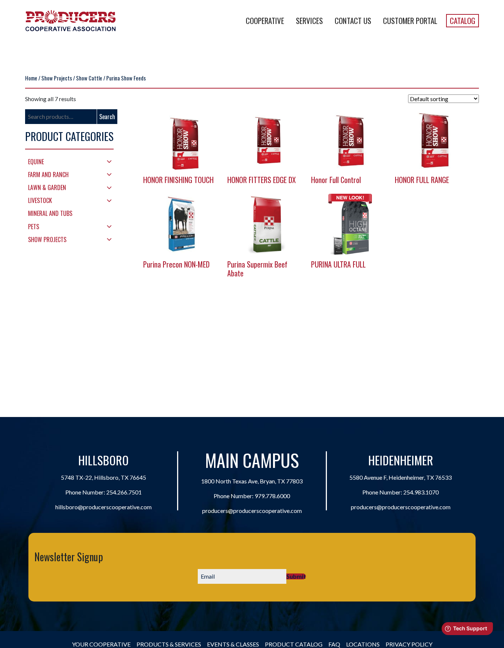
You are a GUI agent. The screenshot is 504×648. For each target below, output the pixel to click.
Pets (33, 226)
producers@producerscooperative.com (252, 510)
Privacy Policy (409, 644)
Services (309, 20)
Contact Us (353, 20)
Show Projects (56, 78)
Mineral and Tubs (50, 213)
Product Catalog (293, 644)
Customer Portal (410, 20)
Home (31, 78)
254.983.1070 (421, 492)
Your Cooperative (101, 644)
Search (107, 116)
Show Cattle (89, 78)
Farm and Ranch (48, 174)
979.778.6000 (272, 495)
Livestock (40, 200)
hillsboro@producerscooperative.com (103, 506)
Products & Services (169, 644)
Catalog (462, 20)
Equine (36, 161)
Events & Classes (233, 644)
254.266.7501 (124, 492)
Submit (296, 576)
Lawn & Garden (47, 187)
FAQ (334, 644)
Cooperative (265, 20)
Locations (363, 644)
